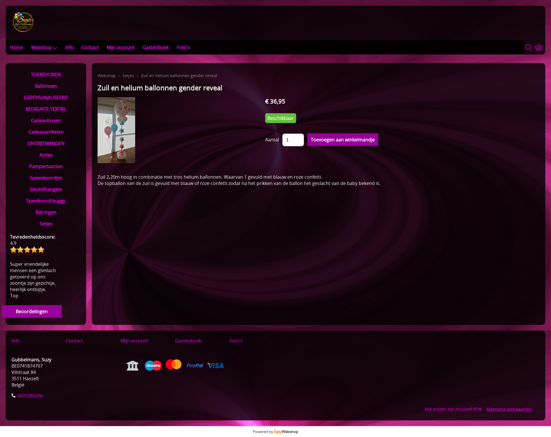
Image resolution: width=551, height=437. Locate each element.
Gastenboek (156, 47)
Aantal (272, 139)
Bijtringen (46, 212)
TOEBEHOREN (46, 74)
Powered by (275, 431)
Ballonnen (46, 86)
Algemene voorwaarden (509, 409)
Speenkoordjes (46, 178)
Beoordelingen (32, 311)
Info (69, 47)
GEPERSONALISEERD (46, 97)
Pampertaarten (46, 166)
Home (16, 47)
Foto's (183, 47)
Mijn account (121, 47)
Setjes (46, 224)
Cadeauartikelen (46, 132)
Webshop (41, 47)
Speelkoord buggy (45, 201)
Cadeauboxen (46, 120)
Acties (46, 155)
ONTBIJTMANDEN (46, 143)
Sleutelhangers (46, 189)
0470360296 (30, 396)
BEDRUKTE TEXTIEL (46, 109)
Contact (90, 47)
